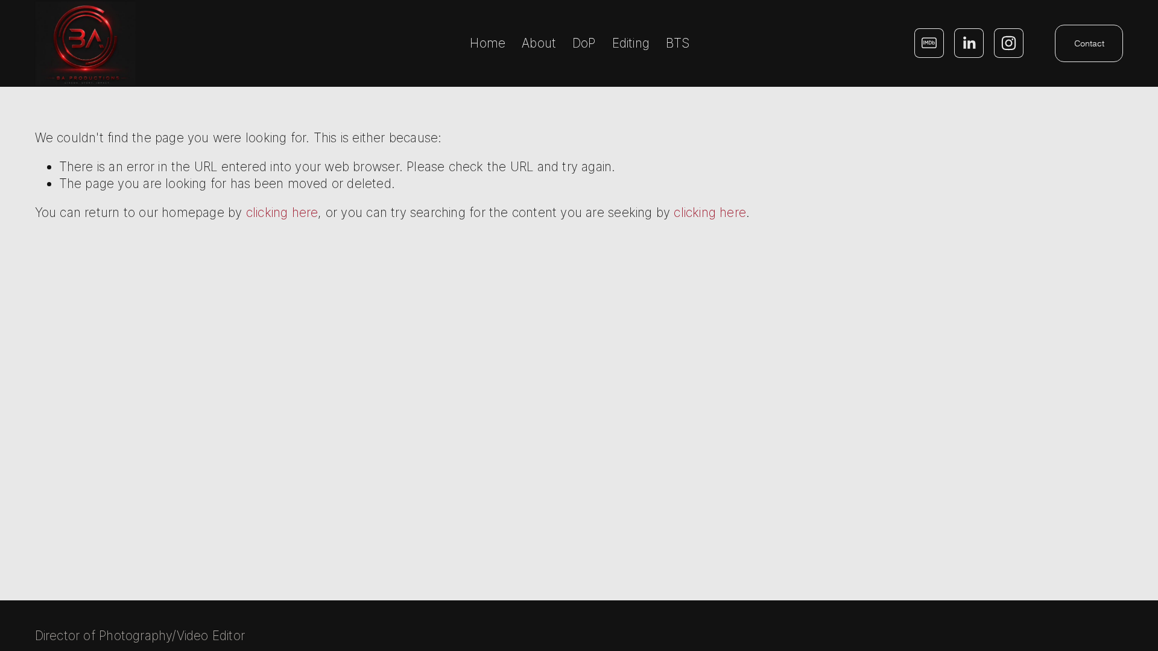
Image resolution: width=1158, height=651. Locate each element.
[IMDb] (929, 43)
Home (487, 43)
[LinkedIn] (969, 43)
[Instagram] (1009, 43)
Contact (1089, 43)
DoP (584, 43)
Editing (631, 43)
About (539, 43)
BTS (678, 43)
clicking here (282, 212)
